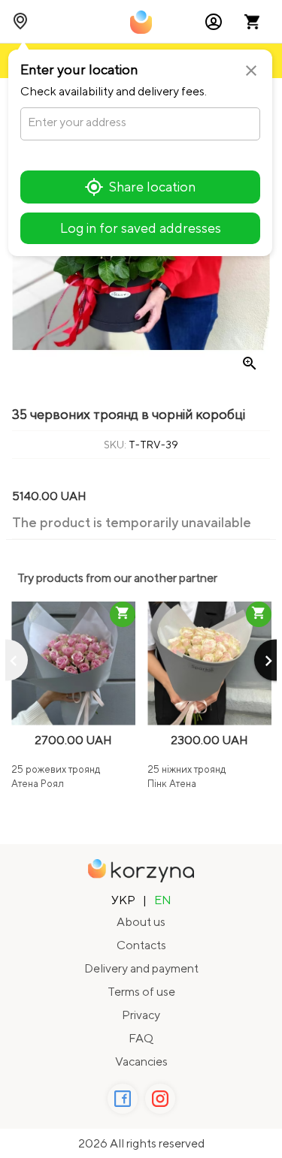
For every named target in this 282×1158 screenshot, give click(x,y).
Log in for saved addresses (140, 228)
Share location (152, 187)
